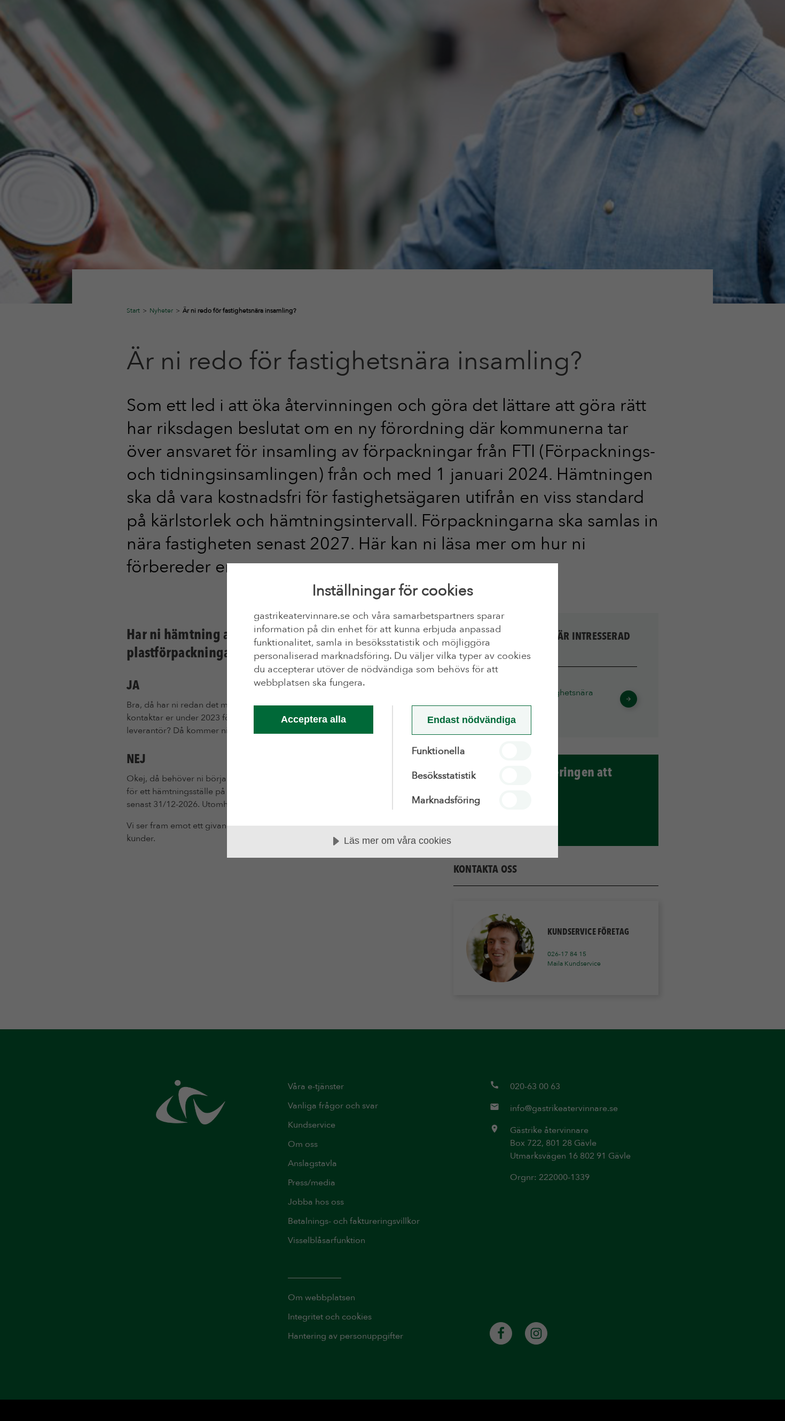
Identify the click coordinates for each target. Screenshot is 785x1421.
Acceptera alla (313, 719)
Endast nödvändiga (471, 720)
